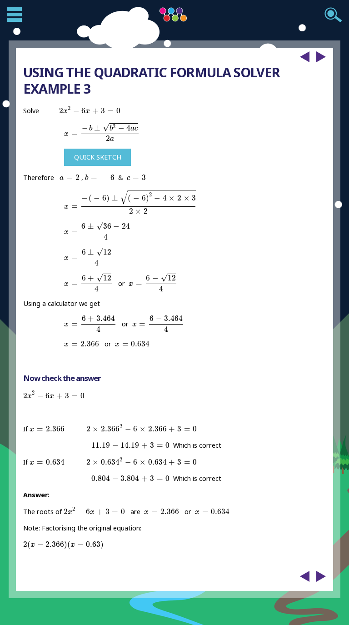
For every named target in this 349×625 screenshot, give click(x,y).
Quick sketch (97, 157)
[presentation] (89, 110)
